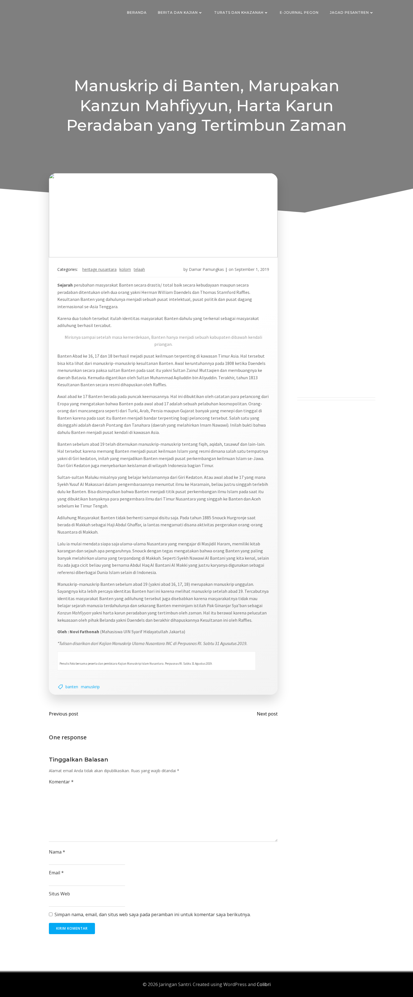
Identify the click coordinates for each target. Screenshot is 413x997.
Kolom (125, 269)
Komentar (61, 782)
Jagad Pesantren (349, 12)
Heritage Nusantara (99, 269)
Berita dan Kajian (178, 12)
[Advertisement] (336, 313)
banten (71, 686)
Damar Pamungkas (206, 269)
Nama (57, 852)
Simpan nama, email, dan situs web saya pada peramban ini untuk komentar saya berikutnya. (153, 914)
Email (56, 873)
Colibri (264, 984)
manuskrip (90, 686)
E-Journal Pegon (299, 12)
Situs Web (59, 894)
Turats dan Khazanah (239, 12)
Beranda (137, 12)
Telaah (139, 269)
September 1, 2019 (252, 269)
